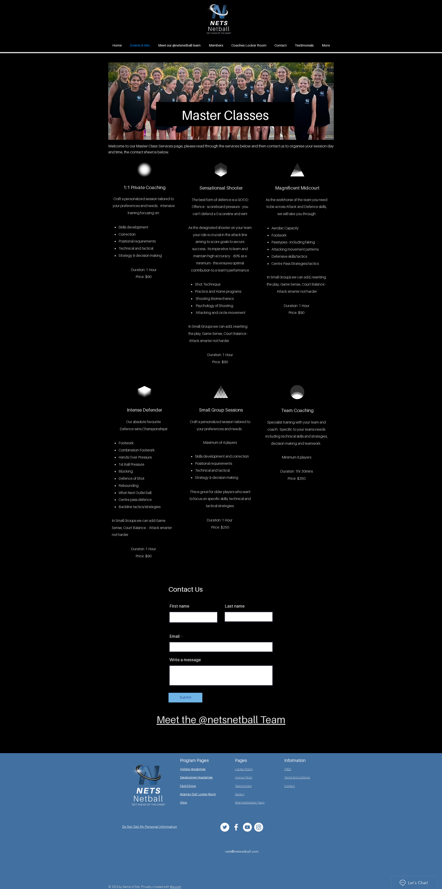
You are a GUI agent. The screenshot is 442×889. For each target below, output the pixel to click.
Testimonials (243, 786)
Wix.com (175, 887)
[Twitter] (224, 827)
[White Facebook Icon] (236, 827)
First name (179, 606)
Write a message (185, 660)
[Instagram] (258, 827)
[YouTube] (247, 827)
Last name (234, 606)
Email (174, 636)
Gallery (239, 794)
